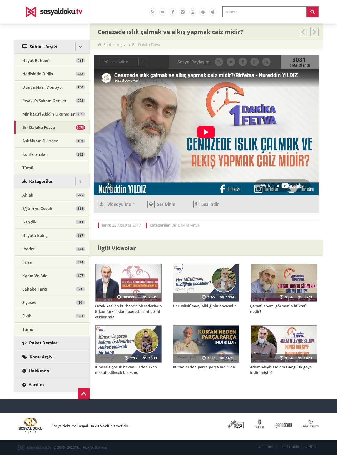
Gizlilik (310, 446)
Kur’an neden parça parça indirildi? (204, 366)
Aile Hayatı (311, 425)
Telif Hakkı (289, 446)
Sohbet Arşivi (115, 44)
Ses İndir (209, 204)
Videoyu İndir (120, 204)
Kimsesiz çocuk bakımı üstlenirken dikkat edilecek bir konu (126, 369)
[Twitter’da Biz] (162, 12)
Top (84, 393)
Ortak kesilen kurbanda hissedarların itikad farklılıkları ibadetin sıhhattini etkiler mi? (128, 311)
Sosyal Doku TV (52, 11)
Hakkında (266, 446)
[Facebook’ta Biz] (172, 12)
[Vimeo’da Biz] (182, 12)
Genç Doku (284, 425)
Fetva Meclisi (236, 425)
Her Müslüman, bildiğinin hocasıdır (204, 305)
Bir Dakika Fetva (146, 44)
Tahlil (259, 425)
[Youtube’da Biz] (192, 12)
